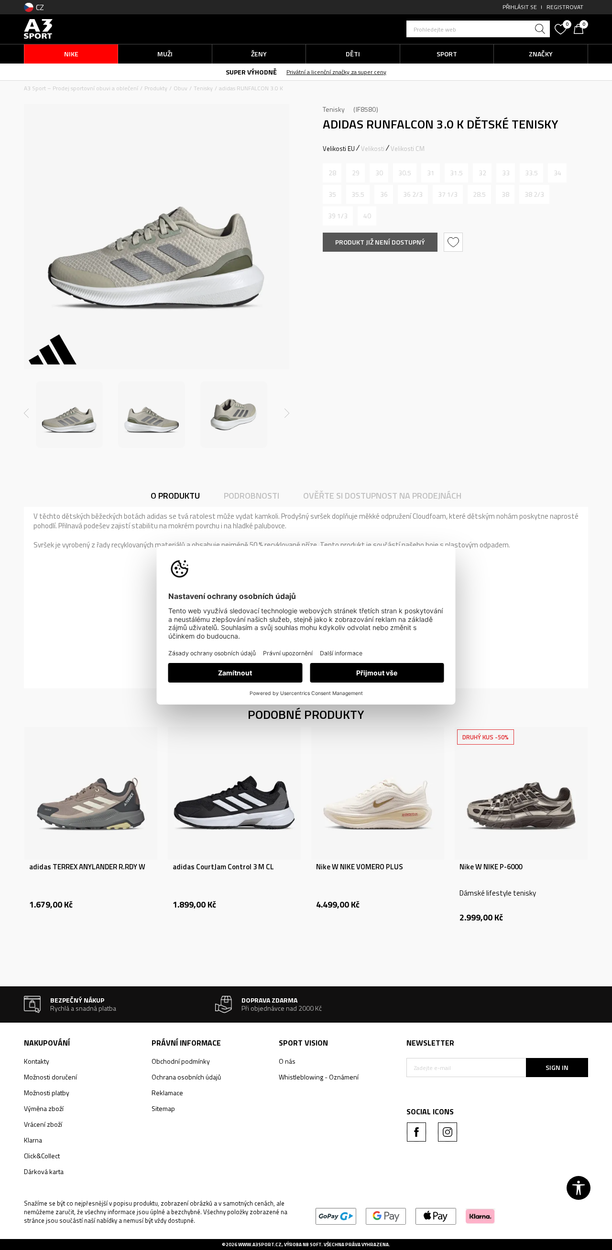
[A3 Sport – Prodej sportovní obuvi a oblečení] (38, 27)
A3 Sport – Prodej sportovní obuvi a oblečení (81, 88)
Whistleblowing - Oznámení (319, 1077)
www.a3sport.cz (260, 1244)
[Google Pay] (386, 1215)
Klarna (33, 1140)
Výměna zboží (44, 1108)
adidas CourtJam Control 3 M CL (223, 867)
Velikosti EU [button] (339, 148)
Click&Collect (42, 1156)
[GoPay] (336, 1215)
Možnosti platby (46, 1093)
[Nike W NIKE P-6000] (521, 793)
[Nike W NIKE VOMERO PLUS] (377, 793)
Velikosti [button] (372, 148)
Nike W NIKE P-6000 (490, 867)
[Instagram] (447, 1132)
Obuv (180, 88)
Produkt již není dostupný (380, 242)
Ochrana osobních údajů (186, 1077)
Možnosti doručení (50, 1077)
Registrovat (564, 6)
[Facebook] (416, 1132)
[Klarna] (480, 1215)
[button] (478, 29)
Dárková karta (44, 1171)
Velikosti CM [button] (408, 148)
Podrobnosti (251, 495)
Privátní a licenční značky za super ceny (336, 71)
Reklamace (167, 1093)
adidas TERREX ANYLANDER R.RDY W (87, 867)
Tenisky (203, 88)
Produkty (155, 88)
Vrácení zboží (43, 1124)
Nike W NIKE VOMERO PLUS (359, 867)
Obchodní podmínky (181, 1061)
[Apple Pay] (435, 1215)
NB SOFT (312, 1244)
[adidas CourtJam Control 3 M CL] (234, 793)
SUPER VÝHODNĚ (251, 72)
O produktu (175, 495)
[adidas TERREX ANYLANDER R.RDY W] (90, 793)
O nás (287, 1061)
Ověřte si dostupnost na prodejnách (382, 495)
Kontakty (36, 1061)
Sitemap (163, 1108)
